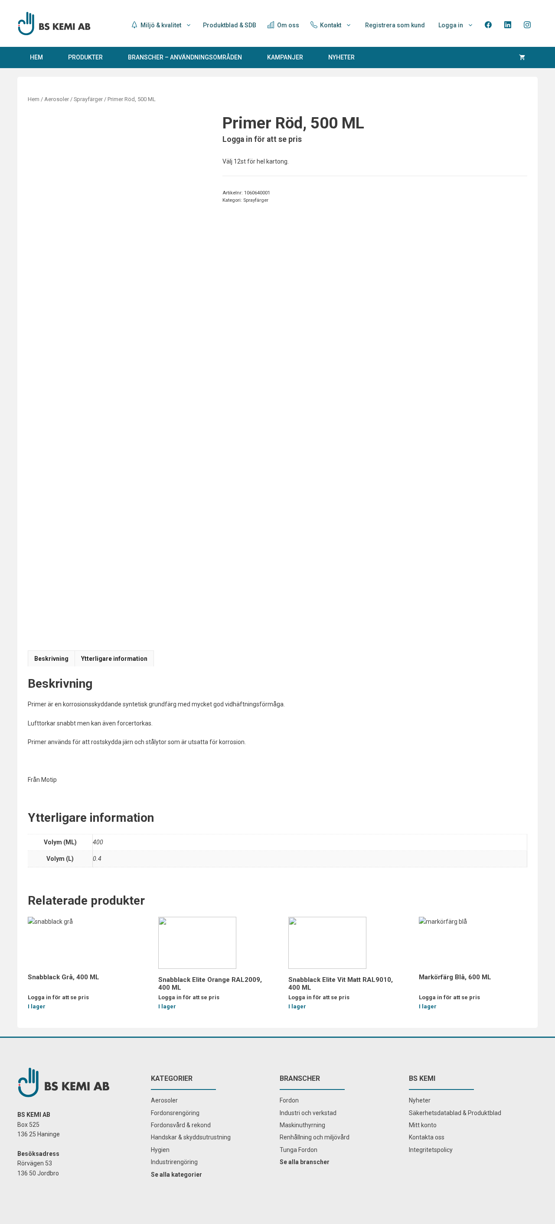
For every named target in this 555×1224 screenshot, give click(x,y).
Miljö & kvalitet (160, 25)
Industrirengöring (174, 1161)
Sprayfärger (88, 99)
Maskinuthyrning (302, 1125)
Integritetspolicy (431, 1149)
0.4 (97, 858)
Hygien (160, 1149)
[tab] (51, 658)
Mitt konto (423, 1125)
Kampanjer (285, 57)
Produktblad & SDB (229, 25)
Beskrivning (51, 658)
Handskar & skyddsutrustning (191, 1137)
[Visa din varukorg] (522, 57)
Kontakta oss (426, 1137)
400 (98, 842)
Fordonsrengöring (175, 1112)
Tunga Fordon (298, 1149)
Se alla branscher (305, 1161)
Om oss (287, 25)
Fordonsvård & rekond (181, 1125)
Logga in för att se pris (262, 139)
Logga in (450, 25)
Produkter (85, 57)
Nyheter (341, 57)
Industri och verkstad (308, 1112)
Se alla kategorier (176, 1174)
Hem (36, 57)
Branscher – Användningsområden (185, 57)
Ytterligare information (114, 658)
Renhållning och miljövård (314, 1137)
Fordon (289, 1100)
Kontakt (330, 25)
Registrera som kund (395, 25)
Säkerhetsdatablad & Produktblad (455, 1112)
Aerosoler (56, 99)
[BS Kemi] (54, 23)
